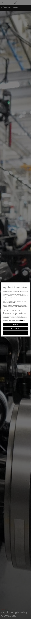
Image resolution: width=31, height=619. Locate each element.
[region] (15, 309)
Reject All (15, 324)
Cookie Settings (15, 333)
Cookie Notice (22, 320)
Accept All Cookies (15, 328)
